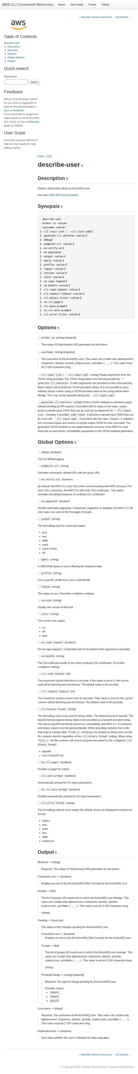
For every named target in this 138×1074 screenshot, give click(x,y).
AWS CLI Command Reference (28, 4)
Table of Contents (20, 36)
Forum (92, 4)
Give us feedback (14, 110)
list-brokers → (123, 17)
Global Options (16, 57)
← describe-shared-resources (95, 17)
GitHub (105, 4)
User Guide (76, 4)
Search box (10, 76)
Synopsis (13, 50)
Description (14, 46)
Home (61, 4)
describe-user (12, 42)
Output (11, 60)
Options (12, 53)
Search (34, 81)
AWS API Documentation (64, 195)
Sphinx (129, 1066)
